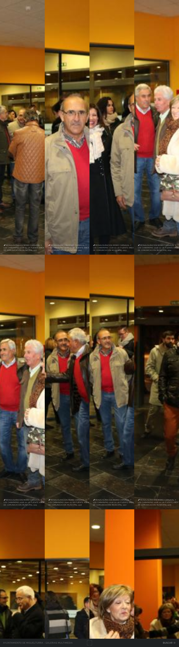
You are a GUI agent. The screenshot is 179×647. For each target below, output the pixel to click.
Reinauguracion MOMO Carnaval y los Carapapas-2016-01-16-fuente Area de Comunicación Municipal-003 (113, 247)
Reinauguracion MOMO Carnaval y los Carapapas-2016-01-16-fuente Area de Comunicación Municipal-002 (68, 247)
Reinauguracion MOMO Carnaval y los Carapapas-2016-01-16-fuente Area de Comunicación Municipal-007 (113, 502)
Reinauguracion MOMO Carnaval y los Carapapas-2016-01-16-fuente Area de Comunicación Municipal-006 (68, 502)
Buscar (168, 643)
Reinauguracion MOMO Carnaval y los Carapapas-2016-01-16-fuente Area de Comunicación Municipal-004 (158, 247)
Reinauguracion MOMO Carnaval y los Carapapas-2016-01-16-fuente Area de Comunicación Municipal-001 (24, 247)
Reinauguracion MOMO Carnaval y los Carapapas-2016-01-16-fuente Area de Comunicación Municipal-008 (158, 502)
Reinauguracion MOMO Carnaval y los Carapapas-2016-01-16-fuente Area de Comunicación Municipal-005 (24, 502)
